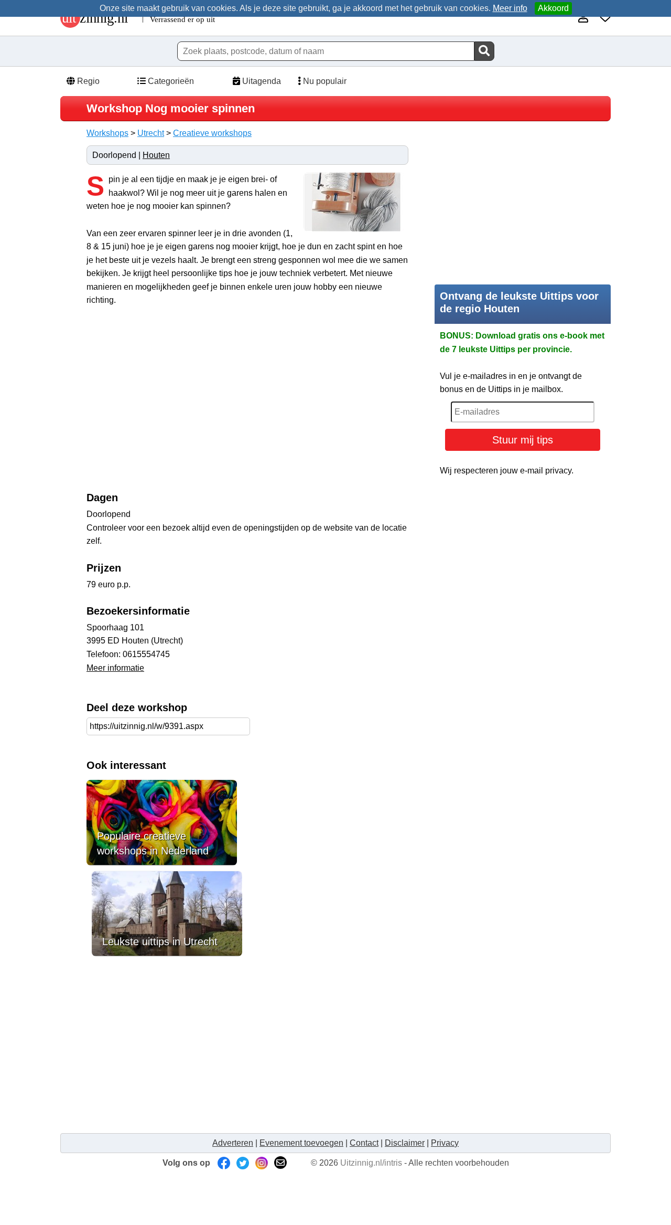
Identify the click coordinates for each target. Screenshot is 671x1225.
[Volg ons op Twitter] (242, 1162)
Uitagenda (260, 81)
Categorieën (170, 81)
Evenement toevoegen (301, 1142)
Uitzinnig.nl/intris (371, 1162)
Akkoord (553, 8)
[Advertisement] (174, 404)
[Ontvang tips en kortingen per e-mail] (280, 1162)
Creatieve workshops (212, 133)
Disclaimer (405, 1142)
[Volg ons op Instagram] (261, 1162)
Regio (87, 81)
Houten (156, 155)
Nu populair (324, 81)
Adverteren (232, 1142)
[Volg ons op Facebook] (223, 1162)
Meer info (510, 8)
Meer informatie (115, 667)
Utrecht (150, 133)
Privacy (445, 1142)
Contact (364, 1142)
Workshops (107, 133)
